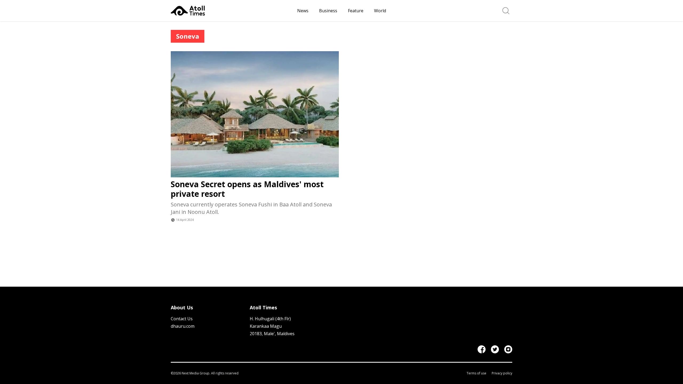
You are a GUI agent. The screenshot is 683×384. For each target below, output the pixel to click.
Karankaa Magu (266, 326)
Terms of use (476, 373)
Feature (355, 11)
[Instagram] (508, 349)
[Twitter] (495, 349)
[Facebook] (482, 349)
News (302, 11)
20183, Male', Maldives (272, 334)
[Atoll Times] (232, 11)
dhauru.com (182, 326)
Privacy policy (502, 373)
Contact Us (182, 319)
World (380, 11)
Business (328, 11)
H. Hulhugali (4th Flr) (270, 319)
